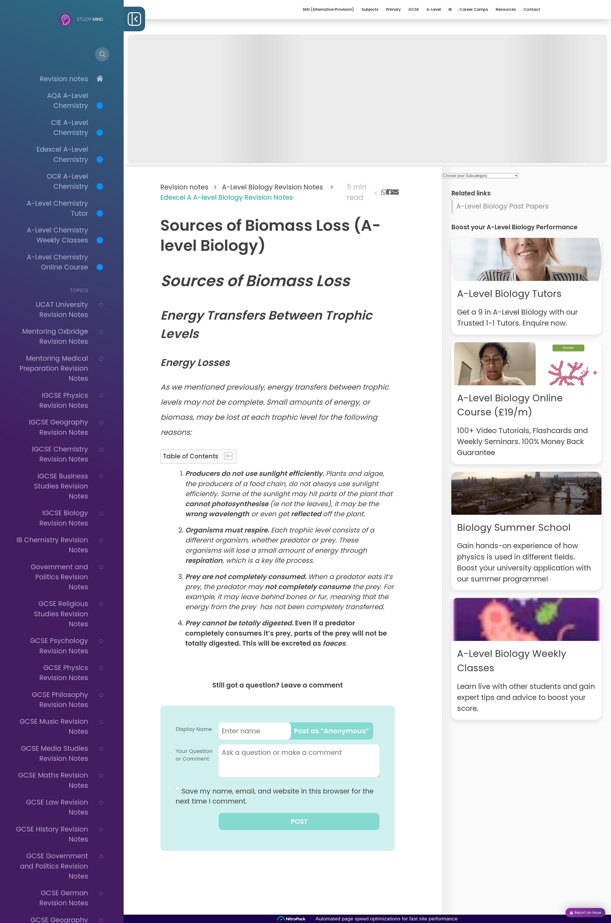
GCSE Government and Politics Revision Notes (54, 866)
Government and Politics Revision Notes (59, 577)
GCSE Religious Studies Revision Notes (61, 613)
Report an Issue (587, 912)
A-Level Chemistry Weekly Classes (57, 235)
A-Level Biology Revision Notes (277, 187)
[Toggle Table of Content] (226, 456)
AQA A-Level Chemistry (67, 100)
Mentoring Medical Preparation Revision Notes (54, 368)
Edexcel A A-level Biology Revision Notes (226, 197)
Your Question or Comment (194, 755)
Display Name (194, 729)
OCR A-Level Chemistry (67, 181)
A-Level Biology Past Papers (502, 206)
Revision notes (64, 79)
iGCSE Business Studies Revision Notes (61, 486)
